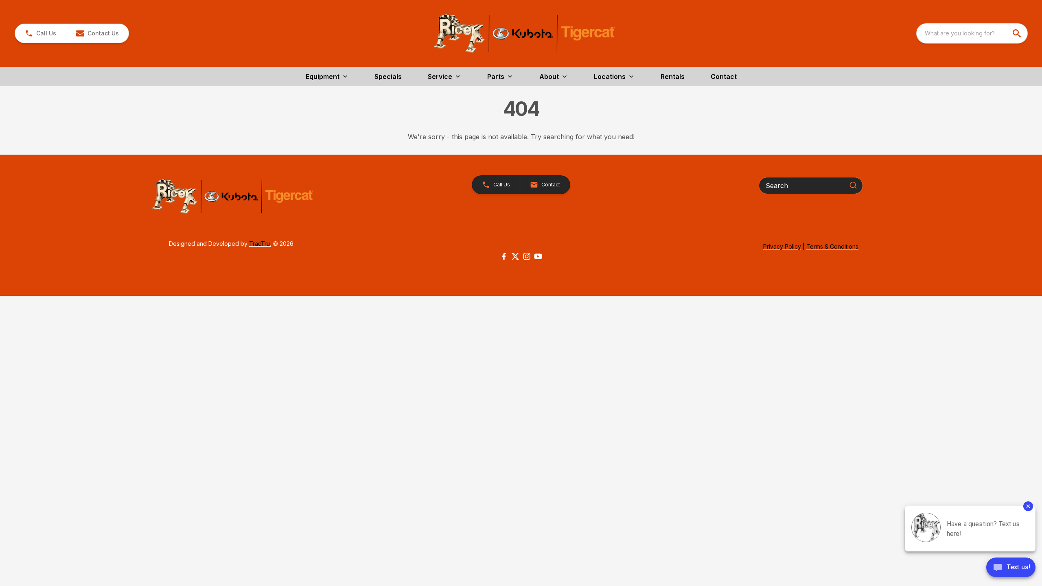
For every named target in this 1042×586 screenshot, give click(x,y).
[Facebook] (504, 256)
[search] (1017, 33)
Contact (724, 76)
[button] (40, 33)
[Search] (853, 185)
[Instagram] (527, 256)
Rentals (673, 76)
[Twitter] (515, 256)
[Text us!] (1011, 568)
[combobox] (972, 33)
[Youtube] (538, 256)
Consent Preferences (76, 288)
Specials (388, 76)
